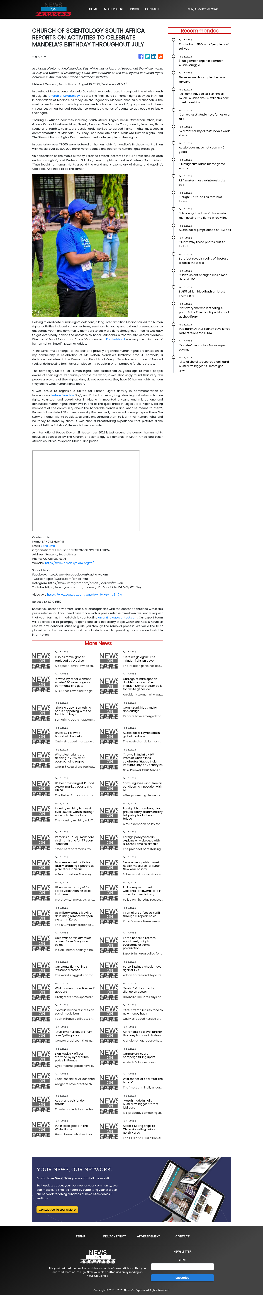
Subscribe (182, 1278)
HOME (93, 9)
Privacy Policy (114, 1236)
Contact (183, 1236)
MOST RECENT (114, 9)
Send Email (48, 546)
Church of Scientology (64, 96)
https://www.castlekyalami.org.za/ (69, 563)
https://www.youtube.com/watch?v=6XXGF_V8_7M (84, 595)
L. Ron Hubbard (114, 339)
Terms (80, 1236)
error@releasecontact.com (117, 617)
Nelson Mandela (62, 395)
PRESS (134, 9)
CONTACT (152, 9)
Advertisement (148, 1236)
